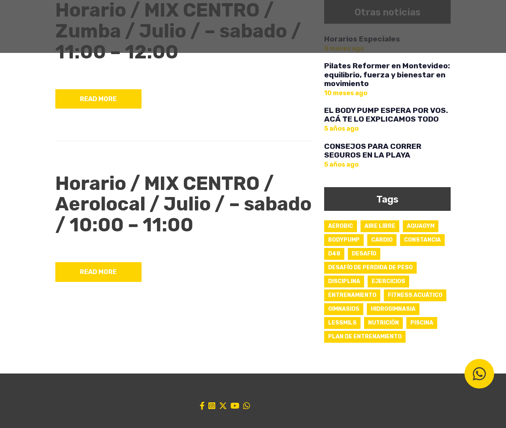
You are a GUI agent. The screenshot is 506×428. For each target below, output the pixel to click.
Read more (98, 99)
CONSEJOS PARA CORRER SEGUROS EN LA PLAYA (372, 151)
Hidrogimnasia (393, 309)
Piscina (421, 322)
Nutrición (383, 322)
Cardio (382, 240)
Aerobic (340, 226)
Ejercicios (388, 281)
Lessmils (342, 322)
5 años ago (341, 128)
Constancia (422, 240)
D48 (334, 253)
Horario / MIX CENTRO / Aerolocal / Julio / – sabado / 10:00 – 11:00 (183, 204)
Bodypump (344, 240)
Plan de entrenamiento (365, 336)
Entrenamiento (352, 295)
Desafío (364, 253)
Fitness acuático (415, 295)
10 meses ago (345, 93)
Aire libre (379, 226)
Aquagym (420, 226)
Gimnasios (343, 309)
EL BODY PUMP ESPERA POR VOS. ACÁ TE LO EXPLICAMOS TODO (386, 115)
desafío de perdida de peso (370, 267)
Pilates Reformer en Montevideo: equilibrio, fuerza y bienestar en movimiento (387, 75)
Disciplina (344, 281)
